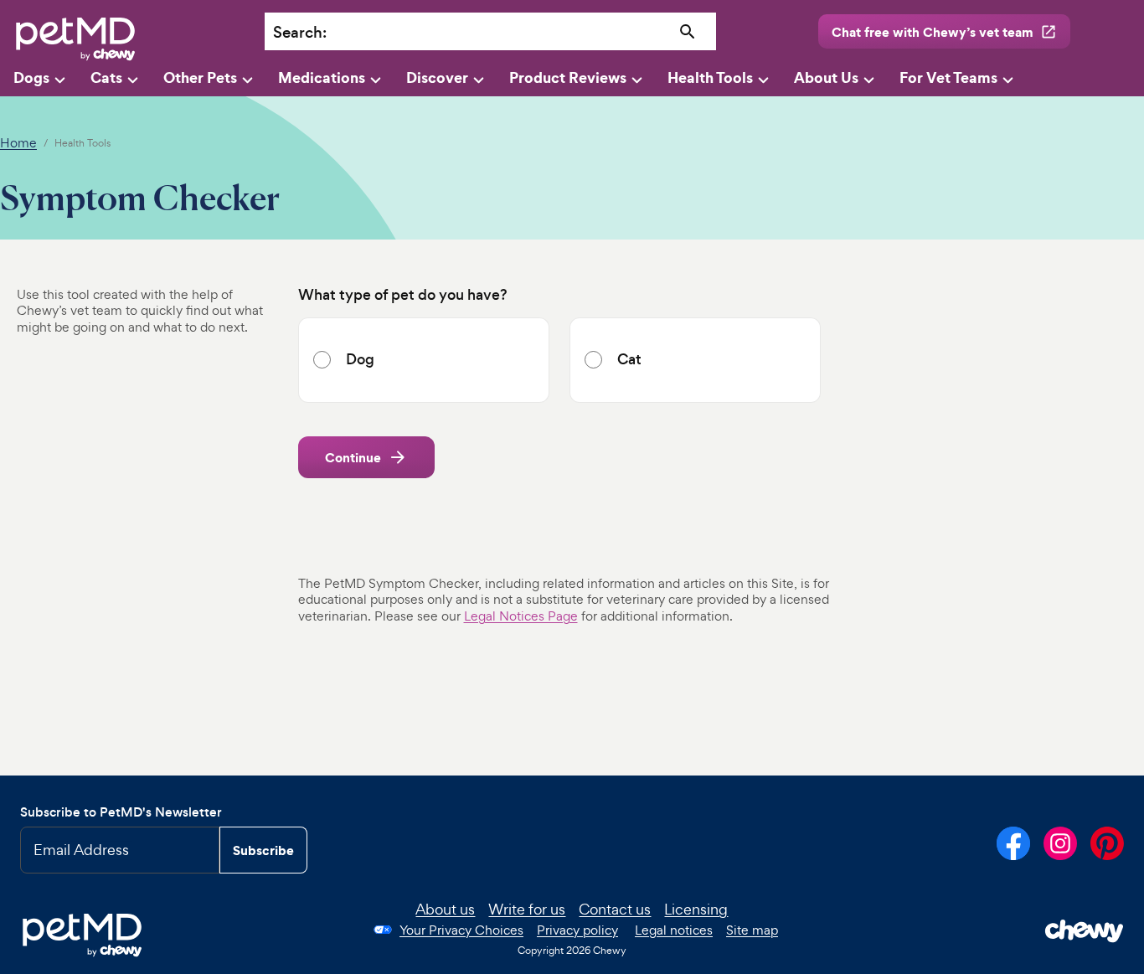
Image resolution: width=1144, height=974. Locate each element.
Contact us (615, 909)
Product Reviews (567, 77)
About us (445, 909)
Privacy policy (577, 930)
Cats (106, 77)
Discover (437, 77)
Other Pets (200, 77)
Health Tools (710, 77)
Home (18, 143)
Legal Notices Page (521, 616)
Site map (752, 930)
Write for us (526, 909)
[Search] (687, 32)
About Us (826, 77)
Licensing (696, 909)
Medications (321, 77)
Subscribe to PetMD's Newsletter (121, 812)
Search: (300, 32)
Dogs (31, 77)
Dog (360, 359)
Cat (629, 359)
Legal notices (674, 930)
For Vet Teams (948, 77)
